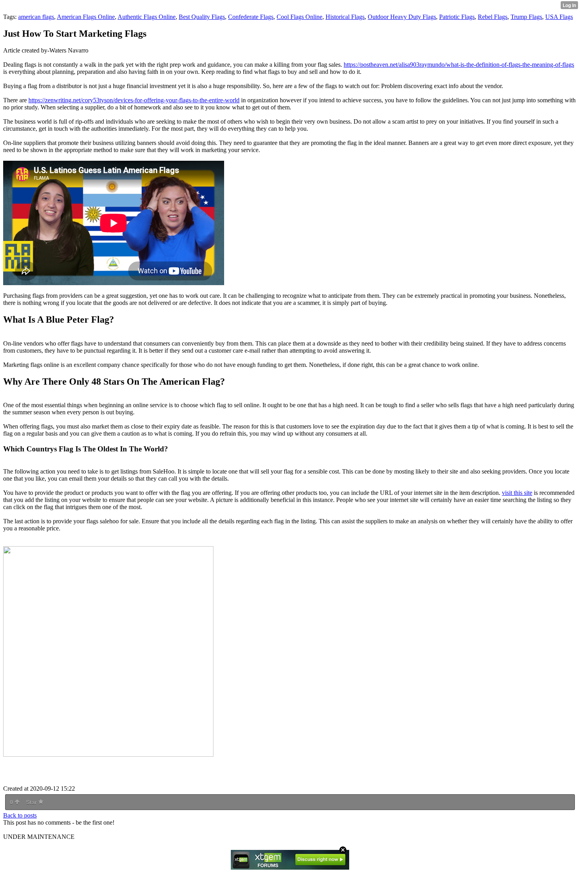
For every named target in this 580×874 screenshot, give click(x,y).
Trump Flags (526, 16)
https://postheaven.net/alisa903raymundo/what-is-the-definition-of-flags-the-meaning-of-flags (459, 64)
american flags (36, 16)
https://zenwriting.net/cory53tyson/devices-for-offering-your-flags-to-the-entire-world (133, 100)
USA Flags (559, 16)
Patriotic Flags (457, 16)
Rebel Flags (492, 16)
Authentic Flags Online (147, 16)
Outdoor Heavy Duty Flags (402, 16)
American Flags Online (86, 16)
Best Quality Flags (202, 16)
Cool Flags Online (299, 16)
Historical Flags (345, 16)
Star (32, 802)
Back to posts (20, 815)
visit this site (517, 492)
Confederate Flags (250, 16)
